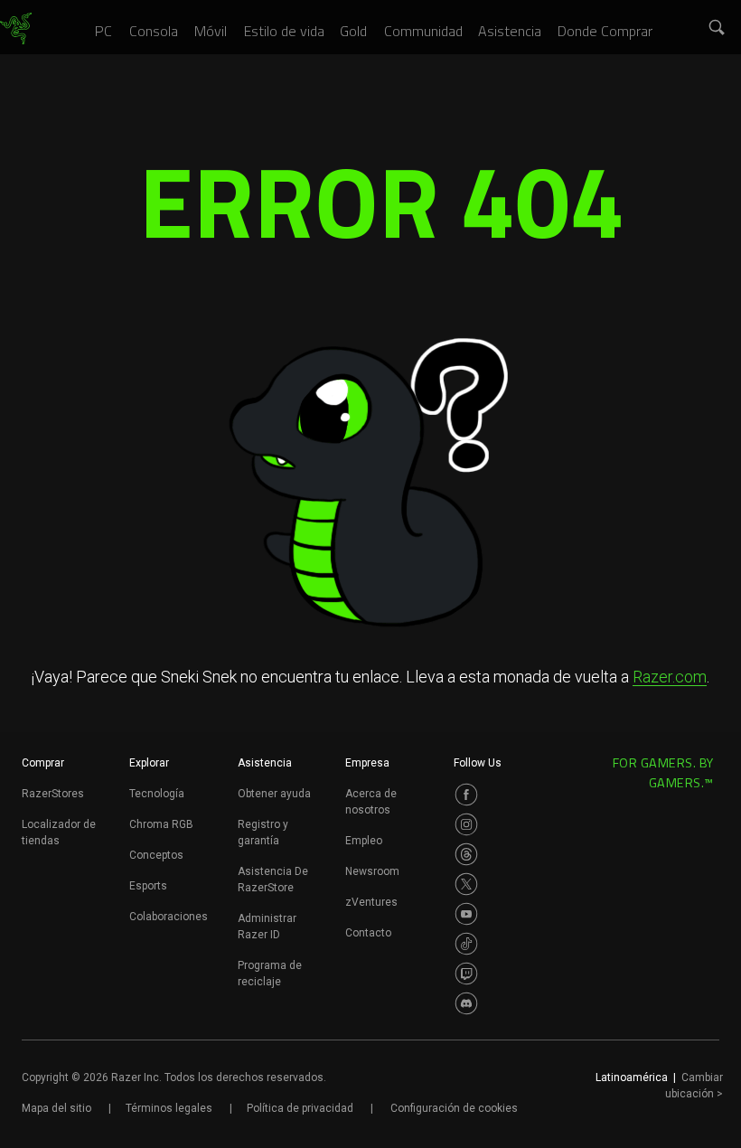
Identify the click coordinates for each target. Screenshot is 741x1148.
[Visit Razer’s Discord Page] (466, 1003)
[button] (717, 28)
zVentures (371, 902)
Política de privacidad (300, 1108)
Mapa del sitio (56, 1108)
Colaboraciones (168, 916)
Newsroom (372, 871)
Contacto (368, 933)
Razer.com (670, 676)
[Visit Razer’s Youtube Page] (466, 914)
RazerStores (53, 793)
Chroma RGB (161, 824)
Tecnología (156, 793)
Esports (148, 886)
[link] (16, 29)
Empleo (363, 840)
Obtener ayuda (274, 793)
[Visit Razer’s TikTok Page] (466, 943)
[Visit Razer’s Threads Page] (466, 854)
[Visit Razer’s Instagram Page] (466, 824)
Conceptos (156, 855)
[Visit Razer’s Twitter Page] (466, 884)
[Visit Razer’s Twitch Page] (466, 973)
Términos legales (169, 1108)
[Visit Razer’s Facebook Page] (466, 794)
